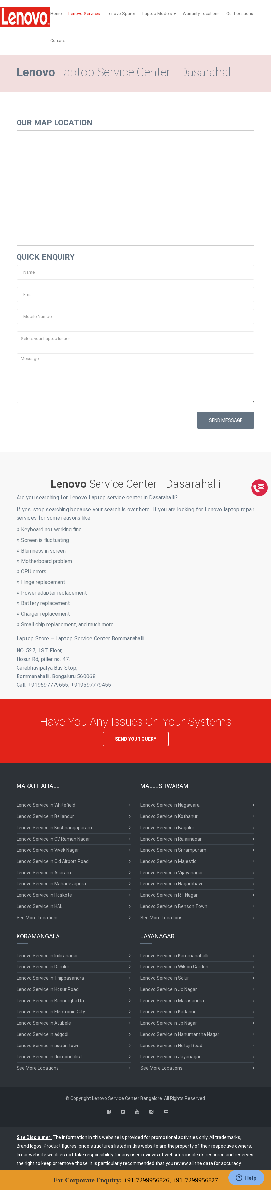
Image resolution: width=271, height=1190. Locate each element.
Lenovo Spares (121, 13)
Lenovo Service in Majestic (168, 861)
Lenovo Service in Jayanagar (170, 1056)
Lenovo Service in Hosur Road (48, 989)
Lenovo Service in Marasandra (172, 1000)
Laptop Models (157, 13)
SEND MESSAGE (226, 420)
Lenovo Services (84, 13)
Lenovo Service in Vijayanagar (171, 872)
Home (56, 13)
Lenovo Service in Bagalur (167, 827)
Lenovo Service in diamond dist (49, 1056)
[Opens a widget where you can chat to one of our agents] (246, 1178)
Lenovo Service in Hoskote (44, 895)
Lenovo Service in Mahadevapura (51, 883)
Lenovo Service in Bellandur (45, 816)
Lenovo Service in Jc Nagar (168, 989)
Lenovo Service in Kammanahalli (174, 955)
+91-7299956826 (146, 1180)
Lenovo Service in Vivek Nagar (48, 850)
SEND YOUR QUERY (135, 739)
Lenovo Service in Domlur (43, 966)
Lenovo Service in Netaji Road (171, 1045)
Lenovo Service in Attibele (44, 1023)
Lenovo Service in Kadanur (168, 1011)
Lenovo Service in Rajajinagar (171, 838)
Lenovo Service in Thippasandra (50, 978)
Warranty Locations (201, 13)
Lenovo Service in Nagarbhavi (171, 883)
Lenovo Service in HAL (39, 906)
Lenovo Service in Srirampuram (173, 850)
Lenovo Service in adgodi (42, 1034)
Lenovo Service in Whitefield (46, 805)
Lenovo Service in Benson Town (173, 906)
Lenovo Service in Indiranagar (47, 955)
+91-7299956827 (195, 1180)
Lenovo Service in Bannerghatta (50, 1000)
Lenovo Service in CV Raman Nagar (53, 838)
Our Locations (239, 13)
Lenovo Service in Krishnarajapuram (54, 827)
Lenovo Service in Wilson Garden (174, 966)
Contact (57, 40)
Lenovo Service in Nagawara (170, 805)
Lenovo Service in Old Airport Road (53, 861)
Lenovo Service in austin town (48, 1045)
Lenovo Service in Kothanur (169, 816)
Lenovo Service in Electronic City (51, 1011)
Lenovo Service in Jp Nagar (168, 1023)
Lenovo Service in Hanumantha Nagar (179, 1034)
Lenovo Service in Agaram (44, 872)
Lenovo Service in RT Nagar (169, 895)
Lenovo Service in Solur (164, 978)
